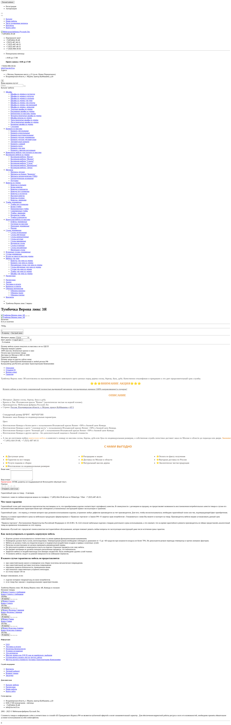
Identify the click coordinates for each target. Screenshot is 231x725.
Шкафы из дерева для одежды (23, 103)
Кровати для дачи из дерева (22, 263)
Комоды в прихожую (19, 189)
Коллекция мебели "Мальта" (22, 159)
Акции (8, 282)
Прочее (14, 228)
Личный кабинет (13, 671)
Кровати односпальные (20, 133)
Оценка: (4, 484)
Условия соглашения (14, 651)
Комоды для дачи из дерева (22, 261)
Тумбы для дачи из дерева (21, 271)
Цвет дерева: (6, 340)
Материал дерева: (8, 337)
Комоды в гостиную (19, 194)
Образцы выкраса (18, 291)
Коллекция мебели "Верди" (22, 157)
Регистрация (11, 6)
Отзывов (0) (11, 370)
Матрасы (9, 170)
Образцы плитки (17, 295)
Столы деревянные (13, 230)
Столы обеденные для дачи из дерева (26, 267)
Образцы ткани (17, 293)
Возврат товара (12, 673)
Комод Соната (7, 603)
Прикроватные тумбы (20, 209)
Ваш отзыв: (5, 480)
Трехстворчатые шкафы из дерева (24, 120)
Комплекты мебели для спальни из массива (23, 152)
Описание (10, 368)
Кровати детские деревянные (23, 137)
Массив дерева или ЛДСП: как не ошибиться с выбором (29, 655)
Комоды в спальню (18, 185)
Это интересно (12, 653)
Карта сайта (11, 28)
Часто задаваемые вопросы (17, 23)
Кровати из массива (14, 129)
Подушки (14, 181)
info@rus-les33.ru (8, 68)
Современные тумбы (19, 211)
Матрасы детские (18, 172)
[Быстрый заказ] (12, 599)
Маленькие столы (18, 250)
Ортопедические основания (22, 178)
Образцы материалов (14, 288)
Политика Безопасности (16, 649)
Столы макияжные (18, 241)
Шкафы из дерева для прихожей (24, 105)
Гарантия (9, 374)
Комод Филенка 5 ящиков (11, 612)
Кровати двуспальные (20, 131)
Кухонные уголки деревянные (18, 252)
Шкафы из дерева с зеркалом (22, 107)
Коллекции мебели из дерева (17, 155)
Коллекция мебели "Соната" (22, 161)
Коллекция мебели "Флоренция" (24, 165)
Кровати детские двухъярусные (23, 139)
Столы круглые (17, 239)
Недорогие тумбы (18, 215)
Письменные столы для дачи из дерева (26, 265)
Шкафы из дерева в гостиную (23, 94)
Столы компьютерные (20, 237)
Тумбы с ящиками (18, 213)
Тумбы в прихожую (19, 217)
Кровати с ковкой (18, 144)
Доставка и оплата (13, 284)
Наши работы (11, 21)
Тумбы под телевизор (19, 204)
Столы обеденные (18, 235)
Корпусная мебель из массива (18, 219)
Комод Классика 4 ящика (11, 630)
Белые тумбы (16, 206)
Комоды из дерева (13, 183)
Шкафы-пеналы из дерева (21, 118)
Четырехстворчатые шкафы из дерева (26, 116)
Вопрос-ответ (11, 372)
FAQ (8, 644)
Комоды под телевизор (20, 191)
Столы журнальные (19, 232)
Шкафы (9, 92)
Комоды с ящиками (18, 200)
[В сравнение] (29, 315)
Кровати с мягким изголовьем (23, 150)
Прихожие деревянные (20, 226)
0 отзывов (6, 342)
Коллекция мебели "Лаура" (22, 168)
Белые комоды (16, 187)
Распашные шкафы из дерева (22, 111)
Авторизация (11, 9)
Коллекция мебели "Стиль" (22, 163)
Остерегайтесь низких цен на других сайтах (24, 657)
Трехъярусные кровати (20, 142)
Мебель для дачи (12, 258)
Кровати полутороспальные (22, 135)
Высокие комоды (18, 196)
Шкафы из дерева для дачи (21, 101)
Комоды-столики (18, 198)
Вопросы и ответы (13, 286)
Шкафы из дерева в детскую (22, 96)
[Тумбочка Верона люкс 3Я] (13, 315)
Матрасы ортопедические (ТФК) (24, 176)
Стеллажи (15, 126)
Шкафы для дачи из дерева (21, 274)
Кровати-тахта (16, 146)
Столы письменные (19, 248)
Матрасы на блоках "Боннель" (23, 174)
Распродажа (11, 276)
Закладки (9, 675)
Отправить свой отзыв (10, 489)
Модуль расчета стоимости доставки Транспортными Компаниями (33, 660)
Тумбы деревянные (14, 202)
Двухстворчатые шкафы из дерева (24, 122)
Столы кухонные (18, 245)
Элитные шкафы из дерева (21, 109)
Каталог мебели (12, 685)
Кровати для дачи (18, 148)
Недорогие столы (18, 243)
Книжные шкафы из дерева (22, 124)
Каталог (9, 19)
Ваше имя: (5, 469)
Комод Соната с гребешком (12, 594)
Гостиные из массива (19, 224)
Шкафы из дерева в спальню (22, 98)
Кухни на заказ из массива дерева (19, 256)
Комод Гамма (6, 621)
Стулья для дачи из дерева (21, 269)
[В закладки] (26, 315)
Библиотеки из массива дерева (23, 113)
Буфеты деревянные (19, 222)
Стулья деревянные (14, 254)
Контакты (10, 25)
